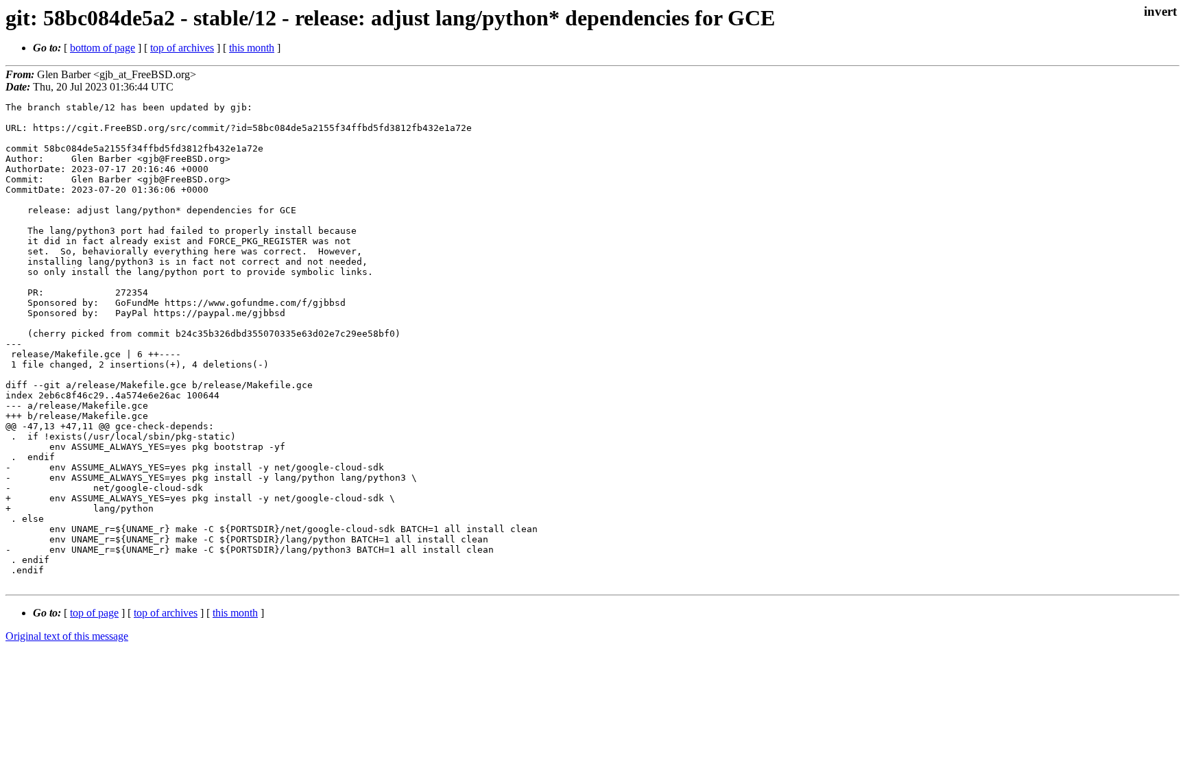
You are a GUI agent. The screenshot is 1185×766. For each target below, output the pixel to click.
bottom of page (102, 47)
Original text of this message (66, 636)
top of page (94, 613)
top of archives (182, 47)
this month (251, 47)
